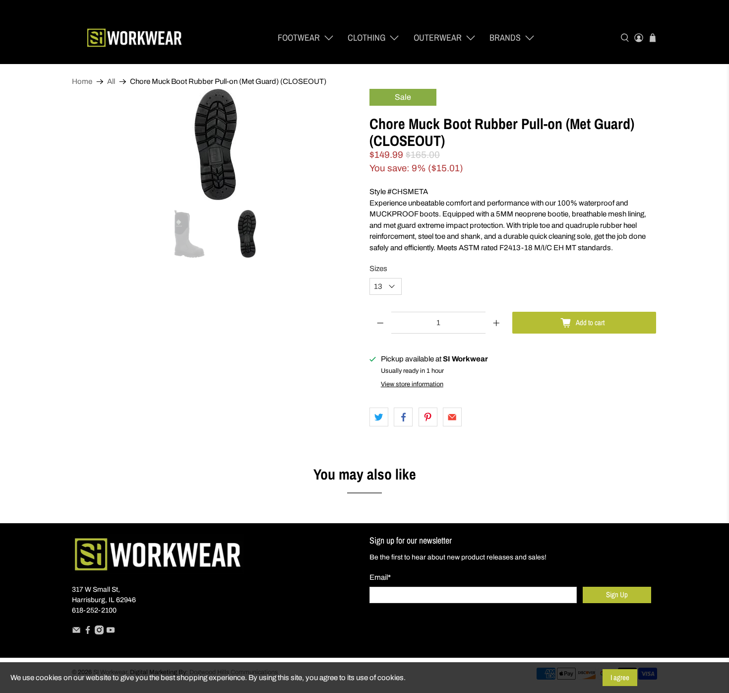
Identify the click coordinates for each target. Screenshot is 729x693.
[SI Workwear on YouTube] (110, 632)
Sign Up (617, 594)
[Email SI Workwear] (76, 632)
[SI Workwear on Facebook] (87, 632)
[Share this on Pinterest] (428, 417)
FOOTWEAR (299, 37)
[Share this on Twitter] (378, 417)
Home (82, 81)
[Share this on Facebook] (403, 417)
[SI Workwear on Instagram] (99, 632)
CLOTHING (366, 37)
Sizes (378, 269)
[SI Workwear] (134, 38)
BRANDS (505, 37)
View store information (412, 384)
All (111, 81)
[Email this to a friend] (452, 417)
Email (380, 577)
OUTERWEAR (438, 37)
